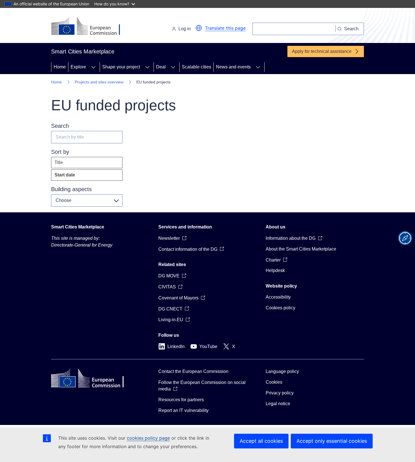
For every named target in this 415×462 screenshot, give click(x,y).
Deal (161, 66)
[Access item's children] (93, 67)
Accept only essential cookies (331, 441)
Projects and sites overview (99, 82)
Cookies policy (280, 307)
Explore (78, 66)
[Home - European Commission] (90, 26)
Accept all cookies (261, 441)
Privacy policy (280, 392)
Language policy (282, 371)
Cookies (274, 382)
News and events (233, 66)
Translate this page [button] (225, 28)
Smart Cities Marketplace (77, 226)
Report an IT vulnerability (183, 410)
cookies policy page (148, 438)
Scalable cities (196, 66)
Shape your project (121, 66)
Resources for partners (181, 399)
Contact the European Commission (193, 371)
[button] (198, 28)
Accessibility (278, 297)
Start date (76, 176)
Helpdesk (275, 270)
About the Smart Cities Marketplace (301, 249)
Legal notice (278, 403)
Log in (184, 28)
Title (58, 162)
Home (60, 66)
